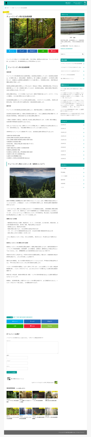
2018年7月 (63, 151)
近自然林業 (23, 317)
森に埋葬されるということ (67, 78)
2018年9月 (63, 143)
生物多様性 (30, 317)
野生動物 (63, 172)
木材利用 (63, 183)
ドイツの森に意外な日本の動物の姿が (70, 88)
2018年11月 (63, 136)
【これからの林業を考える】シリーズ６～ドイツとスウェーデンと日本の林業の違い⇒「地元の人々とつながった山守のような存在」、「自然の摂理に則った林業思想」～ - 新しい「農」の (72, 103)
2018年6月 (63, 154)
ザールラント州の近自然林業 (68, 74)
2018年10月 (63, 139)
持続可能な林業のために (71, 432)
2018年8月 (63, 147)
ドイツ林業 (10, 317)
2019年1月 (63, 128)
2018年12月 (63, 132)
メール (8, 360)
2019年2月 (63, 124)
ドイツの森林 (64, 176)
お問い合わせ (68, 3)
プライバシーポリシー (77, 3)
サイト (8, 366)
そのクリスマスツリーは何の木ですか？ (70, 71)
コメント (9, 340)
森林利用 (63, 179)
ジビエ (62, 187)
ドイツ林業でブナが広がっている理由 (70, 93)
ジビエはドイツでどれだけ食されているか (71, 67)
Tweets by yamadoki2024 (66, 48)
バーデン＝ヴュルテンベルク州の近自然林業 (71, 63)
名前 (8, 355)
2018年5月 (63, 158)
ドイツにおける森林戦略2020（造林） (70, 109)
